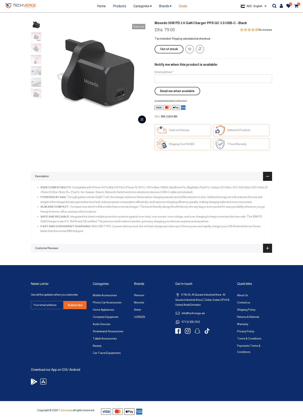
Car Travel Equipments (107, 353)
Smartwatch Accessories (108, 331)
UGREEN (139, 316)
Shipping (177, 38)
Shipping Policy (246, 309)
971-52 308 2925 (191, 321)
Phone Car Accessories (107, 302)
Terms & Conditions (249, 338)
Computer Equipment (105, 316)
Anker (137, 309)
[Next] (141, 73)
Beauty (97, 345)
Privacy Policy (245, 331)
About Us (242, 295)
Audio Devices (101, 324)
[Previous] (50, 73)
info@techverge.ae (193, 313)
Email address (164, 72)
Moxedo (139, 302)
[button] (249, 29)
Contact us (243, 302)
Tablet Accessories (105, 338)
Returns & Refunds (248, 316)
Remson (139, 295)
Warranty (242, 324)
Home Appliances (103, 309)
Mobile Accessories (105, 295)
